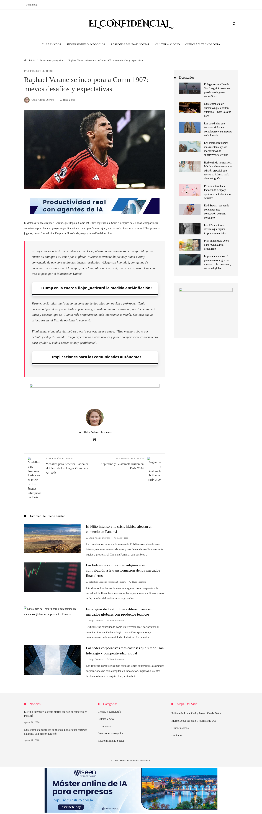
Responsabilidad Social (111, 740)
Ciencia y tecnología (109, 711)
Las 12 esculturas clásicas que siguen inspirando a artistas (215, 229)
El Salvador (104, 726)
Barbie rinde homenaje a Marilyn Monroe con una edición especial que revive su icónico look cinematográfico (218, 170)
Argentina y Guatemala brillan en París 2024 (122, 463)
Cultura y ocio (106, 718)
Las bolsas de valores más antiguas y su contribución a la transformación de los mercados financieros (123, 570)
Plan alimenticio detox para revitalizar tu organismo (216, 244)
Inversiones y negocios (38, 71)
